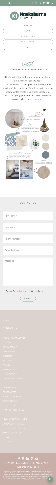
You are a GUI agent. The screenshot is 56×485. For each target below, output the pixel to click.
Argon (36, 466)
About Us (7, 343)
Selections (8, 442)
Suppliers (7, 356)
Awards (28, 31)
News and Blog (10, 369)
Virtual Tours (28, 42)
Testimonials (9, 351)
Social (6, 437)
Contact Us (28, 47)
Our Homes (9, 387)
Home (6, 320)
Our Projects (28, 25)
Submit (28, 298)
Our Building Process (13, 424)
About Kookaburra (14, 337)
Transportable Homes (13, 410)
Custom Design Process (14, 428)
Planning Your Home (15, 419)
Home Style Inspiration (14, 396)
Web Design (23, 466)
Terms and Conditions (13, 378)
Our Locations (10, 347)
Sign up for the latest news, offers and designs (26, 291)
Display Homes (28, 36)
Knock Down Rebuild (13, 433)
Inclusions (8, 360)
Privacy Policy (10, 374)
